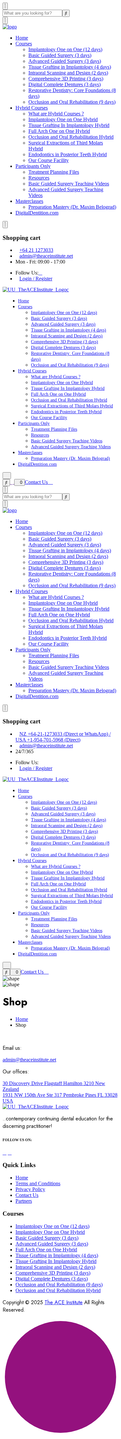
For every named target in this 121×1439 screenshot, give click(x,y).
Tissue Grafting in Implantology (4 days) (69, 67)
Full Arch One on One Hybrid (59, 131)
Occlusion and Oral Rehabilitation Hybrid (71, 137)
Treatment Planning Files (53, 172)
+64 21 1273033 (36, 250)
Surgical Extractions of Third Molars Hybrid (72, 406)
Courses (23, 43)
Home (21, 38)
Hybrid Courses (31, 108)
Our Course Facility (48, 160)
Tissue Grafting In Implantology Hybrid (68, 125)
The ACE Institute (64, 1302)
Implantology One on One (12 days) (65, 49)
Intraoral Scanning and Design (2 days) (68, 73)
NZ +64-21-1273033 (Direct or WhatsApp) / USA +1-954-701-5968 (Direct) (63, 737)
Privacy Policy (30, 1189)
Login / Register (35, 278)
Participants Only (33, 166)
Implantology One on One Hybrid (63, 119)
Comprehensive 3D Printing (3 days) (65, 78)
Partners (23, 1201)
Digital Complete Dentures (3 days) (64, 84)
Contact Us (37, 482)
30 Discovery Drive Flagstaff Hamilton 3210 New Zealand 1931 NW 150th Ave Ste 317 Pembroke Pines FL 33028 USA (60, 1092)
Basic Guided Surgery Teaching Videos (68, 183)
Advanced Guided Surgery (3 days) (64, 61)
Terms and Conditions (37, 1183)
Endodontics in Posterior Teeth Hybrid (67, 154)
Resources (38, 178)
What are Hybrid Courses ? (56, 113)
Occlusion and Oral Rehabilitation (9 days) (72, 102)
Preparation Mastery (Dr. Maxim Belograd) (72, 207)
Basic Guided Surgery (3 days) (59, 55)
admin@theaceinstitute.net (46, 256)
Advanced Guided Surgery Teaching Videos (71, 446)
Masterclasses (29, 201)
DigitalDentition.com (36, 213)
